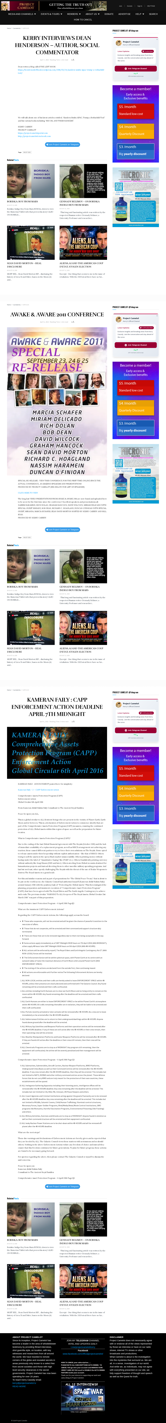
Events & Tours (50, 13)
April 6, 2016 (44, 322)
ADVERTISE (124, 13)
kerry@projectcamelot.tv (24, 1383)
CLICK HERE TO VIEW (28, 493)
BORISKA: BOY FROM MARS (22, 201)
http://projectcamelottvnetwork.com (34, 136)
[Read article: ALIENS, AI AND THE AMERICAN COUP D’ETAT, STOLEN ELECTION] (83, 243)
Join (120, 6)
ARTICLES (26, 28)
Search (153, 13)
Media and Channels (20, 13)
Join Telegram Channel (137, 68)
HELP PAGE (151, 6)
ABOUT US (91, 13)
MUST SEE (27, 152)
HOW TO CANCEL (83, 19)
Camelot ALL (17, 28)
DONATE (109, 13)
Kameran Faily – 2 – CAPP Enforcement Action (38, 790)
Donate (129, 6)
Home (9, 28)
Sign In (139, 6)
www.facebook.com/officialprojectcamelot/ (83, 1354)
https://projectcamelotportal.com (33, 133)
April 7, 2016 (44, 60)
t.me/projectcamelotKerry (83, 1347)
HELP (138, 13)
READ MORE (19, 1386)
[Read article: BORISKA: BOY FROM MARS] (31, 181)
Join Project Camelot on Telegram (64, 144)
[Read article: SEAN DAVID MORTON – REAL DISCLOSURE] (31, 243)
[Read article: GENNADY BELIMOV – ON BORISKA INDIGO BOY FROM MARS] (83, 181)
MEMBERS (72, 13)
